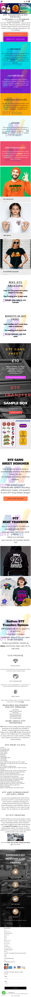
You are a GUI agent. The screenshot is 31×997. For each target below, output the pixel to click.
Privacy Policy (7, 946)
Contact (5, 937)
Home (5, 930)
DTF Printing (6, 942)
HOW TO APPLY (7, 940)
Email (6, 981)
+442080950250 (9, 958)
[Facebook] (5, 965)
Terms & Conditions (8, 948)
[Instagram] (8, 965)
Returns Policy (7, 943)
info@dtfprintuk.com (9, 962)
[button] (27, 1)
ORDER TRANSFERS (8, 933)
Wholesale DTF (7, 932)
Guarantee (6, 945)
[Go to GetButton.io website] (3, 995)
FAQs (8, 842)
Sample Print (6, 934)
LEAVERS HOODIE (12, 529)
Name (6, 976)
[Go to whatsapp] (3, 992)
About (5, 936)
